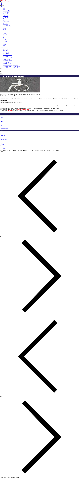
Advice (1, 118)
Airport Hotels (4, 31)
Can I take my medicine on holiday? (7, 55)
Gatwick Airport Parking (6, 15)
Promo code (1, 73)
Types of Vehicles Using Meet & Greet (7, 60)
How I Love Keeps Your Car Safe (6, 58)
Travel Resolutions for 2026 (6, 62)
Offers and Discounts (4, 147)
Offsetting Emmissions (5, 24)
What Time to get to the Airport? (7, 53)
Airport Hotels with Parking (6, 34)
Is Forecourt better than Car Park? (7, 51)
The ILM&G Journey (5, 50)
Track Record (4, 44)
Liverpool (2, 144)
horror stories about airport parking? (7, 57)
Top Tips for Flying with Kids (6, 25)
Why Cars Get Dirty (5, 54)
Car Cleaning (4, 33)
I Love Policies (4, 43)
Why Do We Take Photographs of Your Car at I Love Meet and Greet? (11, 66)
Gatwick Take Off (5, 48)
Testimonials (4, 39)
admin (1, 131)
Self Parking (4, 20)
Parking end (1, 71)
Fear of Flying (4, 29)
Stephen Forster (3, 135)
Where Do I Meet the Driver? (6, 52)
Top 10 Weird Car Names (6, 64)
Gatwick (4, 7)
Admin (1, 138)
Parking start (1, 69)
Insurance (4, 45)
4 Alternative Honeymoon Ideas (7, 26)
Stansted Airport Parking (6, 16)
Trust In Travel (4, 27)
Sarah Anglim (2, 132)
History (3, 46)
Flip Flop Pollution (5, 28)
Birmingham (3, 143)
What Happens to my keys (6, 12)
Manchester (4, 9)
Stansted (4, 8)
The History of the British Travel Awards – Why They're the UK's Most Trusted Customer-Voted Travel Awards (16, 67)
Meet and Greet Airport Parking (4, 128)
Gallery (3, 42)
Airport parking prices (5, 49)
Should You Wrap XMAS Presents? (7, 61)
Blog (2, 47)
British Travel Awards (5, 13)
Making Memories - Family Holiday (7, 23)
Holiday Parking (5, 18)
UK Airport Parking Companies (6, 11)
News (3, 37)
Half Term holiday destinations (6, 56)
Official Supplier (5, 41)
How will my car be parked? (6, 21)
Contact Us (4, 38)
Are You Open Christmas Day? (6, 59)
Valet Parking (2, 121)
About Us (2, 36)
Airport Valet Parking (5, 17)
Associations (4, 40)
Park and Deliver (5, 19)
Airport (1, 68)
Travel (1, 125)
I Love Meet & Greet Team (4, 139)
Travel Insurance (5, 35)
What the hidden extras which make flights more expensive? (10, 65)
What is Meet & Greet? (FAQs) (6, 10)
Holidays (2, 117)
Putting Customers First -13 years (7, 63)
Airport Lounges (5, 32)
